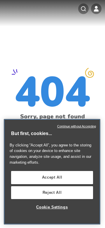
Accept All (52, 177)
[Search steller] (83, 9)
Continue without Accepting (76, 126)
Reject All (52, 192)
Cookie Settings (52, 207)
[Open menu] (96, 9)
